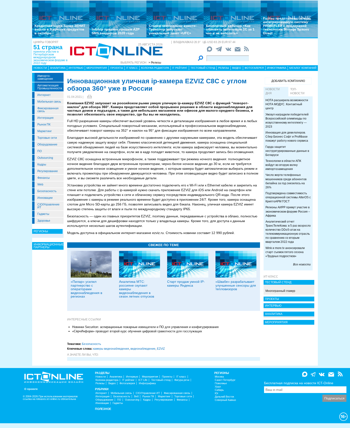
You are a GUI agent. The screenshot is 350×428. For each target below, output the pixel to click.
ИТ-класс (271, 276)
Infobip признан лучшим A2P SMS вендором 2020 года (116, 31)
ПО (39, 151)
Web (40, 184)
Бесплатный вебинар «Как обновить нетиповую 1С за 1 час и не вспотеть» (230, 29)
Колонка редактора (155, 67)
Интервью (76, 67)
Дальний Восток (224, 396)
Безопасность (46, 191)
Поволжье (221, 383)
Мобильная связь (49, 101)
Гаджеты (43, 214)
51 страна (47, 47)
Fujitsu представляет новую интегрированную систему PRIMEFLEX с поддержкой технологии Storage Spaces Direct (287, 25)
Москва (219, 376)
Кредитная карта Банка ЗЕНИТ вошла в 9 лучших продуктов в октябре (60, 29)
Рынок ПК (43, 124)
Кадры (41, 164)
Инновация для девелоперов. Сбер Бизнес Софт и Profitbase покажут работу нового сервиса (286, 136)
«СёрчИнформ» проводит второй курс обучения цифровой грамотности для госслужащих (137, 331)
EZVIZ (161, 348)
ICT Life (142, 380)
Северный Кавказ (225, 400)
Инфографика (276, 67)
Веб (136, 396)
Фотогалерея (254, 67)
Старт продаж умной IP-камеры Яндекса (186, 283)
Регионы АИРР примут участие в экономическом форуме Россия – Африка (287, 211)
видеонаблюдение (142, 348)
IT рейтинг (179, 67)
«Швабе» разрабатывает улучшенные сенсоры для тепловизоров (235, 285)
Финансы (43, 177)
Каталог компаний (302, 67)
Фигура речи (181, 380)
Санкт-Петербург (225, 380)
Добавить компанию (288, 81)
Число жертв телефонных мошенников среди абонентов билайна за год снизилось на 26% (285, 181)
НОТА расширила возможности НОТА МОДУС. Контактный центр (286, 104)
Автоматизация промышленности (49, 87)
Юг (216, 393)
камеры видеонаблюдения (111, 348)
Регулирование (47, 171)
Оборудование (47, 144)
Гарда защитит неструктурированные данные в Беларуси (287, 151)
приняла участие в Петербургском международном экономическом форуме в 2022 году (50, 57)
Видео (236, 67)
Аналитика (57, 67)
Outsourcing (45, 157)
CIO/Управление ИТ (48, 206)
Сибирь (219, 390)
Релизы (223, 67)
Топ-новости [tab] (297, 91)
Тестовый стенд (202, 67)
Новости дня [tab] (272, 91)
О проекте (31, 389)
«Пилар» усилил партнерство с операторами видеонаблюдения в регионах (86, 289)
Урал (218, 386)
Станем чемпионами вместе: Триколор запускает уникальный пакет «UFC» (173, 29)
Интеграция (45, 117)
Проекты (116, 67)
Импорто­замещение (45, 77)
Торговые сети (47, 137)
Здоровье (43, 220)
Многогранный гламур (280, 291)
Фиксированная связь (48, 110)
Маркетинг (44, 131)
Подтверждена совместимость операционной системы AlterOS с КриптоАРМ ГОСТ (288, 197)
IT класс (132, 67)
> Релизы (155, 62)
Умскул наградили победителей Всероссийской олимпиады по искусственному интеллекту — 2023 (287, 120)
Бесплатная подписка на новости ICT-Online (298, 383)
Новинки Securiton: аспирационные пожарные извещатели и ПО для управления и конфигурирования (145, 327)
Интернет (44, 95)
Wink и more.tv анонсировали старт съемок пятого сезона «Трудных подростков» (285, 252)
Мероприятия (96, 67)
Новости (40, 67)
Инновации (45, 197)
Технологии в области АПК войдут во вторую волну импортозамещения (283, 165)
